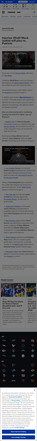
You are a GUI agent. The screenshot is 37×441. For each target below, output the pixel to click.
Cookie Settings (20, 427)
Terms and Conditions (15, 397)
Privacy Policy (16, 401)
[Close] (34, 390)
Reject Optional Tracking (18, 431)
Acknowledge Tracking (18, 437)
